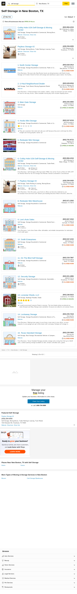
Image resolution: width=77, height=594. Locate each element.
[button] (72, 3)
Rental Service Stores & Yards (56, 222)
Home (3, 350)
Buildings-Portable (31, 297)
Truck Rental (55, 49)
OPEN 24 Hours (29, 21)
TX (8, 350)
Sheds (39, 297)
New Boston (14, 350)
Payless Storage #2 (26, 47)
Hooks (3, 465)
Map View (8, 17)
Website (20, 34)
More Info (33, 34)
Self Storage (21, 32)
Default (70, 17)
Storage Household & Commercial (36, 32)
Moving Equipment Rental (42, 86)
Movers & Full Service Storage (56, 317)
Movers (4, 478)
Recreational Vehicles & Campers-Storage (47, 335)
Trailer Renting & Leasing (42, 49)
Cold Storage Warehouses (35, 478)
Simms (23, 465)
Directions (26, 34)
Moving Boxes (51, 32)
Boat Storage (30, 335)
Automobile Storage (53, 279)
